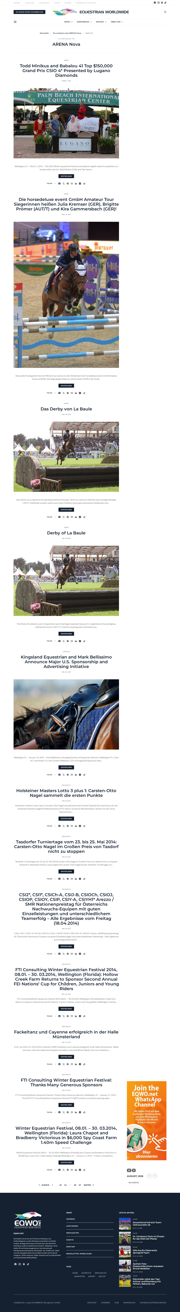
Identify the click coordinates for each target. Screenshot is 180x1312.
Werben (17, 3)
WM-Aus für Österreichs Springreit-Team (145, 1251)
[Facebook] (155, 3)
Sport (66, 60)
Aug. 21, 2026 (137, 1228)
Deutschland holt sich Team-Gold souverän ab (147, 1223)
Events (57, 3)
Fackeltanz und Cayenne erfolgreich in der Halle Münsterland (66, 1034)
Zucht (103, 1276)
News (67, 22)
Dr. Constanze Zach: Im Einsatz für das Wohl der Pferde (148, 1237)
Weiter (87, 1185)
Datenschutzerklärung (153, 1302)
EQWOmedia (83, 22)
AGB (117, 1302)
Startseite (44, 33)
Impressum (129, 1302)
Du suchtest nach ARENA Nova (67, 33)
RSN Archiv (66, 785)
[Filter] (129, 1170)
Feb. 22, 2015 (66, 214)
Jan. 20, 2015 (66, 672)
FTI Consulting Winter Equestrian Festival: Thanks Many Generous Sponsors (66, 1082)
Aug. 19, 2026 (137, 1287)
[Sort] (134, 1170)
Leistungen (30, 3)
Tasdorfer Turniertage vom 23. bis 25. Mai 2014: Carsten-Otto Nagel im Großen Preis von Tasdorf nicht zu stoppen (66, 846)
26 (75, 1185)
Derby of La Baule (66, 532)
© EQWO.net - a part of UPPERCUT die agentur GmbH (37, 1303)
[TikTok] (165, 3)
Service (100, 22)
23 (60, 1185)
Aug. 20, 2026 (138, 1242)
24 (65, 1185)
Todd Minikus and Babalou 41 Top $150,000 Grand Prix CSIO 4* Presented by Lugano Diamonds (66, 70)
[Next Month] (155, 1176)
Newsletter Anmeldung (86, 3)
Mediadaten (44, 3)
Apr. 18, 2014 (66, 929)
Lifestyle (66, 651)
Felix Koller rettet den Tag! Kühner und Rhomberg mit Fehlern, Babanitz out (147, 1281)
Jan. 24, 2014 (66, 1042)
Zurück (45, 1185)
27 (80, 1185)
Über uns (115, 22)
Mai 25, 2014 (66, 801)
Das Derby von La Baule (66, 408)
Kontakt (67, 3)
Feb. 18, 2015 (66, 414)
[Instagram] (158, 3)
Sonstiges (80, 1276)
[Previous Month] (149, 1176)
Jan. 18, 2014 (66, 1090)
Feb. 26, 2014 (66, 994)
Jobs (76, 1273)
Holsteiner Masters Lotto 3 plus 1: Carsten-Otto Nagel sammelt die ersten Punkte (66, 793)
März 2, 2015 (66, 81)
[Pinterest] (162, 3)
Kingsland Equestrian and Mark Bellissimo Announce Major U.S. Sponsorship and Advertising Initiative (66, 661)
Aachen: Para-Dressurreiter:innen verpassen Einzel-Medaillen (148, 1266)
